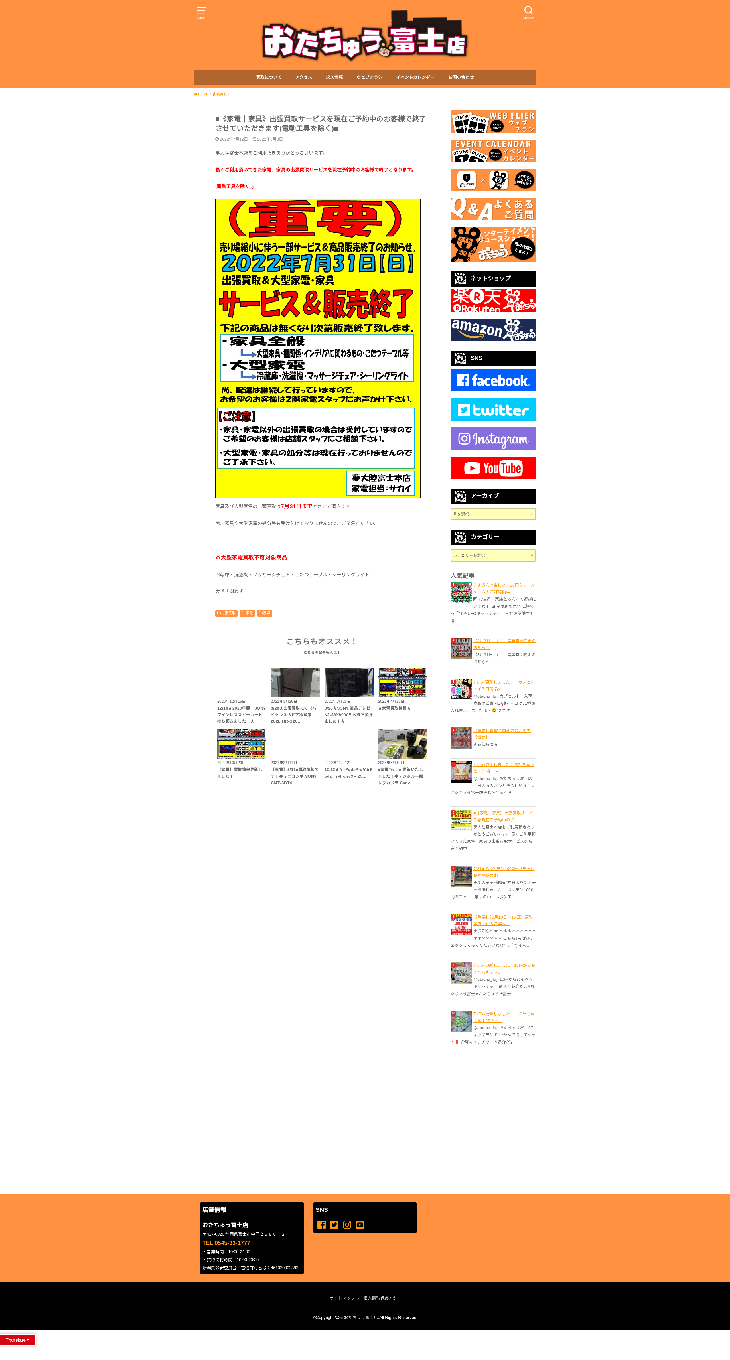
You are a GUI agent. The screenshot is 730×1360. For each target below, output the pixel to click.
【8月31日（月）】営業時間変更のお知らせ (504, 644)
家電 (249, 613)
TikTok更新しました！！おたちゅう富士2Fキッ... (503, 1017)
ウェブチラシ (369, 77)
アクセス (303, 77)
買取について (269, 77)
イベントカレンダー (415, 77)
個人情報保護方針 (380, 1298)
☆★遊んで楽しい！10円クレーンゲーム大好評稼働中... (504, 588)
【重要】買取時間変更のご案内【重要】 (502, 734)
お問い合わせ (461, 77)
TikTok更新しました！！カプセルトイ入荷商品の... (503, 685)
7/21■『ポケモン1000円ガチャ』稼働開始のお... (504, 872)
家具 (266, 613)
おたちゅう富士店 (361, 1317)
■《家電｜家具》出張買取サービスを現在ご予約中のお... (503, 816)
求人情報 (334, 77)
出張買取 (228, 613)
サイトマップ (342, 1298)
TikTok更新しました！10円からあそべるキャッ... (504, 968)
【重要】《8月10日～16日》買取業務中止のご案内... (502, 920)
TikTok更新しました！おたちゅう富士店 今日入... (503, 768)
